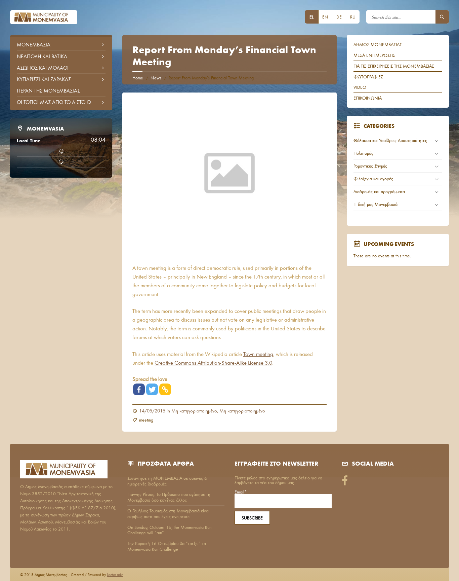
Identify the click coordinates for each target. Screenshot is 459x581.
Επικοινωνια (367, 98)
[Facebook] (139, 389)
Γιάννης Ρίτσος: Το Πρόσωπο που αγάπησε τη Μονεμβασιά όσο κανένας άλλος (168, 497)
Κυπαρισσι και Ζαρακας (44, 79)
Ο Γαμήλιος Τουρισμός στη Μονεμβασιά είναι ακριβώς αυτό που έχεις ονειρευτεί (168, 513)
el (311, 17)
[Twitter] (152, 389)
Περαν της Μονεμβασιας (48, 90)
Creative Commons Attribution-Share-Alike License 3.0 (213, 362)
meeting (146, 420)
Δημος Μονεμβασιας (377, 44)
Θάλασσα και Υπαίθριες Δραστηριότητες (390, 140)
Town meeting (258, 354)
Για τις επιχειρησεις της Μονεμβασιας (393, 66)
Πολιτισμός (363, 153)
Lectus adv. (115, 574)
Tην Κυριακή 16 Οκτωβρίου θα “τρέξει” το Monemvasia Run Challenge (166, 546)
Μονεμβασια (33, 44)
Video (359, 87)
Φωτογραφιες (368, 77)
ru (353, 17)
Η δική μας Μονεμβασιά (375, 204)
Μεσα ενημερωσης (374, 55)
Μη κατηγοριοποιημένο (194, 410)
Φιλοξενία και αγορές (373, 179)
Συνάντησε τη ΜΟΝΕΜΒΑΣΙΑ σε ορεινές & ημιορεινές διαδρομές (167, 481)
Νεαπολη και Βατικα (42, 56)
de (339, 17)
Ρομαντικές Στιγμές (370, 166)
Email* (241, 492)
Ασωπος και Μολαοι (43, 67)
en (325, 17)
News (156, 78)
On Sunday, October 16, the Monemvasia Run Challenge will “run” (169, 530)
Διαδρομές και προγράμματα (379, 191)
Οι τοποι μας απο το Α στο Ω (54, 102)
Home (137, 78)
